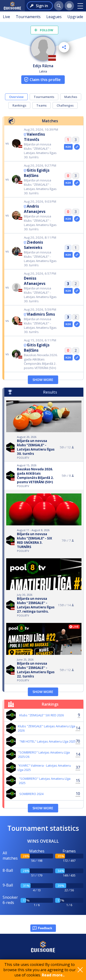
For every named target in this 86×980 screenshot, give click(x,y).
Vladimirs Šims (41, 314)
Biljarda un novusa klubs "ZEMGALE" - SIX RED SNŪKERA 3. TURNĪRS (34, 540)
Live (6, 16)
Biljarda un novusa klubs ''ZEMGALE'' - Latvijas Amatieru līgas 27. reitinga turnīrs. (35, 605)
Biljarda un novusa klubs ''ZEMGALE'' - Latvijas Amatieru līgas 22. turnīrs (35, 669)
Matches (70, 97)
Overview (16, 97)
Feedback (45, 928)
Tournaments (28, 16)
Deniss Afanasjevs (34, 281)
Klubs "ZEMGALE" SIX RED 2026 (41, 715)
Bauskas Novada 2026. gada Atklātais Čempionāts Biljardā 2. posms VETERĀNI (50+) (35, 475)
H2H (68, 147)
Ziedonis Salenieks (33, 245)
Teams (41, 105)
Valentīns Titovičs (34, 137)
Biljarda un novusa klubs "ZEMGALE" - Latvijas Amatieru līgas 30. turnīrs (35, 447)
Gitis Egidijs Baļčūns (36, 173)
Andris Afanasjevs (34, 209)
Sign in (42, 5)
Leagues (54, 16)
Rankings (19, 105)
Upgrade (75, 16)
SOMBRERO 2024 (31, 794)
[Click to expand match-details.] (77, 147)
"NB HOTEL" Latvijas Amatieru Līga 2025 (47, 741)
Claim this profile (45, 79)
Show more (42, 379)
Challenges (65, 105)
